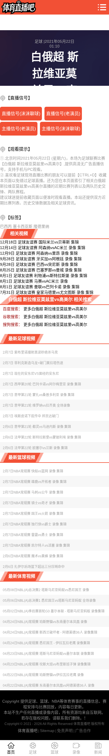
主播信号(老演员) (19, 128)
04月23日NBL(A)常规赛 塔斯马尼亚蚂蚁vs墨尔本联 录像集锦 (48, 654)
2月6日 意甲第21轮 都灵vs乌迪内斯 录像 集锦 (37, 427)
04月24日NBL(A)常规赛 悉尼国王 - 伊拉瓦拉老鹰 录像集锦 (46, 643)
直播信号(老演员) (63, 113)
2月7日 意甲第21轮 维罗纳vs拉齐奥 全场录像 (36, 405)
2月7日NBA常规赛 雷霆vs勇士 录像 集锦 (33, 535)
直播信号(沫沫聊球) (21, 113)
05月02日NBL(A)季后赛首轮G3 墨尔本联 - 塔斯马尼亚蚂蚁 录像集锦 (54, 611)
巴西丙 (6, 226)
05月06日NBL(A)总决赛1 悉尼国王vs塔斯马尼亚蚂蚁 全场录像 (49, 601)
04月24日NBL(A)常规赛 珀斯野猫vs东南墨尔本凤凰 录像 (45, 622)
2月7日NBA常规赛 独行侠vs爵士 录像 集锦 (35, 524)
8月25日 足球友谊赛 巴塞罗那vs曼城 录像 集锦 (41, 270)
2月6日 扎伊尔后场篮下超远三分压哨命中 (34, 567)
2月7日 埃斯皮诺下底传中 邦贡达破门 (31, 416)
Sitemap (47, 730)
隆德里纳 (41, 226)
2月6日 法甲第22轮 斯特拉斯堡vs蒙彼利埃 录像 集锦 (42, 437)
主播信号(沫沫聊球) (61, 128)
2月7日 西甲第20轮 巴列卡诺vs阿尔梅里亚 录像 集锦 (42, 384)
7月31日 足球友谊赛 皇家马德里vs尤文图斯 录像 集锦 (46, 292)
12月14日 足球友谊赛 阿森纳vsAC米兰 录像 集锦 (42, 247)
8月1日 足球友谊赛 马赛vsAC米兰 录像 (34, 281)
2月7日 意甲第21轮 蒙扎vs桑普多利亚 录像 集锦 (38, 395)
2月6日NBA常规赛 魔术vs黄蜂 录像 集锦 (33, 556)
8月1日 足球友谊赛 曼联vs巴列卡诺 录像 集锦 (39, 287)
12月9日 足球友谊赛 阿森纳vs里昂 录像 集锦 (39, 253)
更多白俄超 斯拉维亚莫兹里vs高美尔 (55, 309)
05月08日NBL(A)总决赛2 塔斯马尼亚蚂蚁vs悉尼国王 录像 (46, 590)
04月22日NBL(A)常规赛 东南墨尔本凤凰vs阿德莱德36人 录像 (48, 686)
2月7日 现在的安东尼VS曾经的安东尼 (31, 374)
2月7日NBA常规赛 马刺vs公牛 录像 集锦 (33, 492)
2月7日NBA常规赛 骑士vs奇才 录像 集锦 (33, 503)
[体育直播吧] (18, 7)
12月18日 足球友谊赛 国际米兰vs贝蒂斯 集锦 (39, 242)
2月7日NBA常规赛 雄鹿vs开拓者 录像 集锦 (35, 482)
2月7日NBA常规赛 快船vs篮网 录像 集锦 (33, 471)
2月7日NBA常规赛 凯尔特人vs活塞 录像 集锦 (36, 546)
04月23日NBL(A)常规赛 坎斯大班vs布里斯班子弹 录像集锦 (47, 664)
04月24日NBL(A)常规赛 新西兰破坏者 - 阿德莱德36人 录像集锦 (50, 632)
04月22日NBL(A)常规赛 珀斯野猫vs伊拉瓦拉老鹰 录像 (43, 675)
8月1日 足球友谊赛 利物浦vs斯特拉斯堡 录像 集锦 (43, 275)
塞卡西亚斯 (22, 226)
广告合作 (83, 730)
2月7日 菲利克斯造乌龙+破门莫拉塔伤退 (33, 363)
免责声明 (65, 730)
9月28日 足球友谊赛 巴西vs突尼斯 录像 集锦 (39, 264)
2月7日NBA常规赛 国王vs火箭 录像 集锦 (33, 514)
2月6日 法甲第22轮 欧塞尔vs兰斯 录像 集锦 (35, 448)
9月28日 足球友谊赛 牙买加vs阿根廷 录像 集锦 (41, 259)
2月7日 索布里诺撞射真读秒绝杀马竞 (30, 352)
